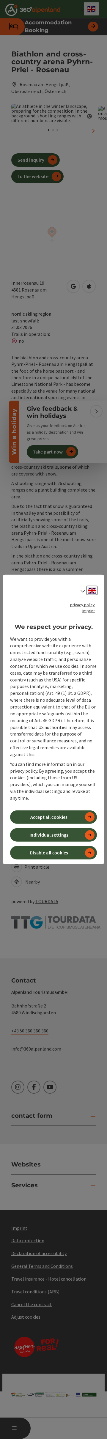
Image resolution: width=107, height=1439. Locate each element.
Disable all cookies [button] (49, 853)
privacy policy (82, 604)
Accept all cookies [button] (48, 817)
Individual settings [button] (49, 835)
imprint (88, 610)
